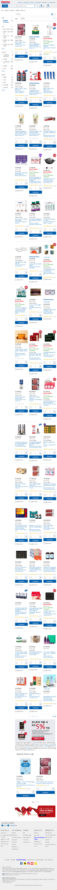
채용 (2, 846)
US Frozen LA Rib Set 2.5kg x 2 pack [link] (35, 487)
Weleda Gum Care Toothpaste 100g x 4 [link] (48, 91)
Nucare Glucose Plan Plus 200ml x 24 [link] (35, 47)
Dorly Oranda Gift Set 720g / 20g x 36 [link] (21, 487)
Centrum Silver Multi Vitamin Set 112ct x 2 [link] (48, 313)
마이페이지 (14, 842)
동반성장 (47, 842)
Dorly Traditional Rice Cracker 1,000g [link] (34, 654)
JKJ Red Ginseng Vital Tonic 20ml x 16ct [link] (34, 697)
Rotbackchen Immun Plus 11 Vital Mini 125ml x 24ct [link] (49, 136)
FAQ (24, 832)
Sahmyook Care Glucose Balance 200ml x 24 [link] (35, 134)
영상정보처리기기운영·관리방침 (35, 860)
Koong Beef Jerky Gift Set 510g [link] (35, 308)
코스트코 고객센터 (7, 823)
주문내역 (14, 844)
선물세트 (7, 10)
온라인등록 (14, 839)
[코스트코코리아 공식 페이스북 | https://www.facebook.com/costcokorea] (21, 864)
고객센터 (25, 830)
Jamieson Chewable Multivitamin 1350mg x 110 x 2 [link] (35, 224)
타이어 (35, 846)
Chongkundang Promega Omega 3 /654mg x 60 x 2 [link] (35, 182)
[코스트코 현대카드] (35, 741)
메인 (2, 10)
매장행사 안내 (37, 841)
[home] (5, 2)
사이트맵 (6, 860)
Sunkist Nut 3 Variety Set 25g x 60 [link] (20, 222)
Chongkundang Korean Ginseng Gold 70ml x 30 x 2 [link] (35, 359)
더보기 (3, 48)
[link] (21, 35)
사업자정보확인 (47, 871)
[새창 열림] (3, 874)
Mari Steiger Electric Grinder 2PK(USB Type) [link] (20, 445)
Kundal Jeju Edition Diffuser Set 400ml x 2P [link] (48, 700)
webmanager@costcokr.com (19, 871)
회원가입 (14, 832)
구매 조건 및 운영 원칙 (50, 835)
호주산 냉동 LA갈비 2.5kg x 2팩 (44, 782)
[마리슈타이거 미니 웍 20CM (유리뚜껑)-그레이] (52, 168)
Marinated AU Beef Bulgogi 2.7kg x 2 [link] (35, 400)
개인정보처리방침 (21, 860)
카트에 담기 (21, 56)
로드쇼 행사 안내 (38, 844)
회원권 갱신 (14, 835)
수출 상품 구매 (26, 842)
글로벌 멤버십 (15, 849)
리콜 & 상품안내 (26, 837)
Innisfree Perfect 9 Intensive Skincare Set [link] (48, 656)
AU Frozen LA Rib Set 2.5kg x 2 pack (44, 783)
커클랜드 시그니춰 (5, 839)
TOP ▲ (54, 716)
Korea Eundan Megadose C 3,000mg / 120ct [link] (35, 93)
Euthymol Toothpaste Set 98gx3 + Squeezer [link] (49, 222)
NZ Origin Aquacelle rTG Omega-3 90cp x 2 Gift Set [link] (49, 570)
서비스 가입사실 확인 (7, 882)
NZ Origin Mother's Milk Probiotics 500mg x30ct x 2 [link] (49, 488)
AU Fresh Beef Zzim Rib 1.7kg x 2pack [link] (49, 529)
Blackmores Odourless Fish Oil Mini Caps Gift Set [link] (35, 530)
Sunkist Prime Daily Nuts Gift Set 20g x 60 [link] (20, 570)
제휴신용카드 (15, 846)
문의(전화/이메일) (27, 835)
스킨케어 (45, 747)
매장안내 (36, 832)
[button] (36, 6)
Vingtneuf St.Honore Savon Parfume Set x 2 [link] (35, 570)
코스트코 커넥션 (4, 844)
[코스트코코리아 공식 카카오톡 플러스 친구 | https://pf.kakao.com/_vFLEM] (25, 864)
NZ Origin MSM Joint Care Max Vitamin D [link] (21, 697)
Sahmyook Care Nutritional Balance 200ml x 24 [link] (21, 134)
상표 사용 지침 (49, 860)
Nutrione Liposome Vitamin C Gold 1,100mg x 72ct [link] (21, 530)
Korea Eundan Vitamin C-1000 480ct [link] (35, 267)
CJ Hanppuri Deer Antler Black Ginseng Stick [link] (49, 355)
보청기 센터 (36, 835)
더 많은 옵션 (46, 257)
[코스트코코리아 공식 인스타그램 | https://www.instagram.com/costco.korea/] (28, 864)
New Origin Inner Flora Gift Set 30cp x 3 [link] (49, 404)
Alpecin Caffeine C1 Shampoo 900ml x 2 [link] (19, 91)
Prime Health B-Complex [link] (21, 175)
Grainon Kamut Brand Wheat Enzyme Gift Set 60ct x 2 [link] (20, 355)
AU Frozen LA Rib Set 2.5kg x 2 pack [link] (20, 45)
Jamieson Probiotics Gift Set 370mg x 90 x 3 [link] (20, 656)
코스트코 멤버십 (16, 830)
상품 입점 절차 (48, 837)
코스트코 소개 (5, 830)
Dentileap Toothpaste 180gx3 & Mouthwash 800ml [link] (20, 312)
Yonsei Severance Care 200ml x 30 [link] (20, 400)
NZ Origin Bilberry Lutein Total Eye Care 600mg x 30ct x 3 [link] (21, 613)
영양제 (52, 745)
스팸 (25, 745)
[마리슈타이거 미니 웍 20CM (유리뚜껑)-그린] (49, 168)
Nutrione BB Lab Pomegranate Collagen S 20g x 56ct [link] (35, 612)
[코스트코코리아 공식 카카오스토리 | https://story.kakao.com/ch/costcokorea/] (35, 864)
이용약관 (12, 860)
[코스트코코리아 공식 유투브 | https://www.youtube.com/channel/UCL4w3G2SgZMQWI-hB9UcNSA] (32, 864)
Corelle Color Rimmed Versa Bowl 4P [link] (20, 265)
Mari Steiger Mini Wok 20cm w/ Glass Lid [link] (48, 182)
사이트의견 (25, 839)
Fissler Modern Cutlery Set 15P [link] (49, 48)
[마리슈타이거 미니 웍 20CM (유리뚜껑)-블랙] (47, 168)
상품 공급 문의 (48, 832)
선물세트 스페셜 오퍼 (20, 10)
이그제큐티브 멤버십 (16, 837)
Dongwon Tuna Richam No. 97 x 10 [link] (49, 445)
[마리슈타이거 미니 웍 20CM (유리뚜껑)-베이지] (44, 168)
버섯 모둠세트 (46, 745)
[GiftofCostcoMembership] (35, 816)
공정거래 (47, 839)
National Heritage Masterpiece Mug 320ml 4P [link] (49, 273)
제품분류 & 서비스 (5, 841)
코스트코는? (3, 832)
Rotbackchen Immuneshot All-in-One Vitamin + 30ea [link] (35, 447)
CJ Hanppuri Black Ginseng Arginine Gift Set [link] (49, 614)
